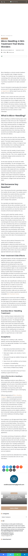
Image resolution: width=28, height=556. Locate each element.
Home (3, 35)
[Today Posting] (14, 1)
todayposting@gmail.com (6, 535)
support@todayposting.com (7, 532)
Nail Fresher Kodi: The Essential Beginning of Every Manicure (14, 497)
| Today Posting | (23, 550)
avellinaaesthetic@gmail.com (8, 50)
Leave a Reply (14, 508)
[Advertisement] (14, 20)
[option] (14, 496)
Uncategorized (9, 35)
